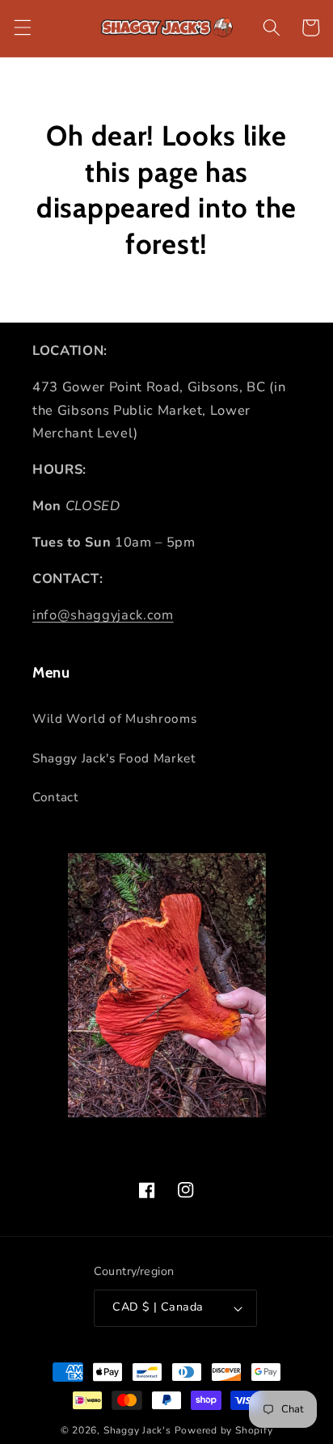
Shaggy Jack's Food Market (114, 757)
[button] (21, 27)
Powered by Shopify (224, 1430)
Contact (55, 796)
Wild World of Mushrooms (114, 718)
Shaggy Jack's (137, 1430)
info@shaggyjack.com (103, 615)
